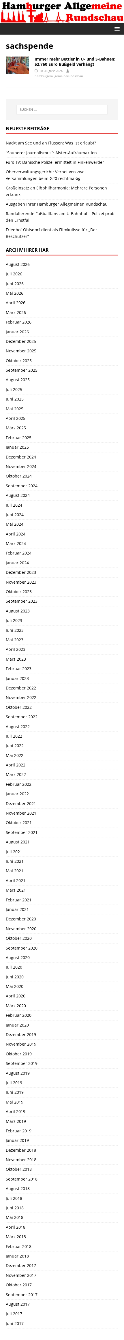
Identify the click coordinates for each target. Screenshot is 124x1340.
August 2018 (18, 1188)
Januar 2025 (17, 447)
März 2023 (16, 659)
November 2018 (21, 1159)
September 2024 (21, 485)
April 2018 (15, 1227)
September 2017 (21, 1294)
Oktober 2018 (19, 1169)
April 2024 (15, 534)
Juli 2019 (14, 1082)
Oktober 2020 (19, 938)
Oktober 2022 (19, 707)
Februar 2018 (18, 1246)
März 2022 (16, 774)
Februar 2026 (18, 322)
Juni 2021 (15, 861)
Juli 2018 (14, 1198)
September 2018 (21, 1179)
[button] (116, 28)
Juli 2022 (14, 736)
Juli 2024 (14, 505)
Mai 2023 (14, 639)
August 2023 (18, 611)
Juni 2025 (15, 399)
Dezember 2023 (21, 572)
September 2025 (21, 370)
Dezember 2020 (21, 919)
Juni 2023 (15, 630)
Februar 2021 (18, 900)
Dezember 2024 (21, 457)
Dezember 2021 (21, 803)
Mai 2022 (14, 755)
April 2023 (15, 649)
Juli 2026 (14, 274)
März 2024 (16, 543)
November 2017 (21, 1275)
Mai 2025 (14, 408)
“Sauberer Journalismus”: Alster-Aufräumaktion (51, 152)
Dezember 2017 (21, 1265)
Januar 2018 (17, 1256)
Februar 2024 (18, 553)
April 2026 (15, 302)
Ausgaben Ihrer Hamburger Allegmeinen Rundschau (57, 204)
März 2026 (16, 312)
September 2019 (21, 1063)
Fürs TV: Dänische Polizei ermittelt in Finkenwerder (55, 162)
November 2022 (21, 697)
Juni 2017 (15, 1323)
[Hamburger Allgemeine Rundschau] (62, 19)
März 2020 (16, 1005)
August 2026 (18, 264)
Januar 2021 (17, 909)
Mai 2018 (14, 1217)
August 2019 (18, 1073)
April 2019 (15, 1111)
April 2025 (15, 418)
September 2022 (21, 716)
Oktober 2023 (19, 591)
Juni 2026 (15, 283)
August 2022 (18, 726)
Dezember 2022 (21, 688)
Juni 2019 (15, 1092)
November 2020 (21, 928)
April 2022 (15, 765)
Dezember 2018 (21, 1150)
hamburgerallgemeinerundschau (59, 76)
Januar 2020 (17, 1025)
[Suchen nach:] (62, 109)
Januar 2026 (17, 331)
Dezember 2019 (21, 1034)
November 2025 (21, 351)
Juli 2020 (14, 967)
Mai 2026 (14, 293)
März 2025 (16, 428)
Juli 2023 (14, 620)
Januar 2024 (17, 562)
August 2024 (18, 495)
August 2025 (18, 379)
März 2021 (16, 890)
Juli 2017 (14, 1313)
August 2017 (18, 1304)
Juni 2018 (15, 1208)
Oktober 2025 (19, 360)
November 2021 (21, 813)
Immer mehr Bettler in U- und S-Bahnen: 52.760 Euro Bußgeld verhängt (75, 61)
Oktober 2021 (19, 822)
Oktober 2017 (19, 1285)
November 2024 (21, 466)
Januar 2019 (17, 1140)
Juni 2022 (15, 745)
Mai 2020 (14, 986)
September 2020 (21, 948)
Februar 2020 (18, 1015)
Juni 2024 (15, 514)
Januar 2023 (17, 678)
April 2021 (15, 880)
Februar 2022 (18, 784)
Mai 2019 (14, 1102)
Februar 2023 (18, 668)
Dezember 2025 (21, 341)
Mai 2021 (14, 870)
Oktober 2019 (19, 1054)
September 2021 (21, 832)
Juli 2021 (14, 851)
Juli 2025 (14, 389)
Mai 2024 (14, 524)
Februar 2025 (18, 437)
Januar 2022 (17, 793)
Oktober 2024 (19, 476)
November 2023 (21, 582)
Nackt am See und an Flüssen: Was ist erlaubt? (51, 143)
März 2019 (16, 1121)
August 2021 (18, 842)
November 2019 (21, 1044)
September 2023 (21, 601)
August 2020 (18, 957)
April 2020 (15, 996)
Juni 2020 (15, 977)
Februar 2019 (18, 1131)
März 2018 (16, 1236)
